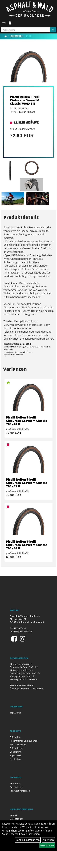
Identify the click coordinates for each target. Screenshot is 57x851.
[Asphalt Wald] (29, 9)
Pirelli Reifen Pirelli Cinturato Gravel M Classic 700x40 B (26, 420)
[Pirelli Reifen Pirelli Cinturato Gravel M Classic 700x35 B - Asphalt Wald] (28, 459)
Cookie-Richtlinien (29, 834)
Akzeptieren (47, 845)
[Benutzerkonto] (10, 22)
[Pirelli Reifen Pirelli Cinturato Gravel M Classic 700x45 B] (28, 67)
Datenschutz (16, 818)
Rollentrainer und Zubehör (23, 740)
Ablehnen (48, 840)
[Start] (6, 36)
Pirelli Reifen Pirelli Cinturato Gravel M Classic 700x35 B (26, 482)
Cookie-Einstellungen (28, 840)
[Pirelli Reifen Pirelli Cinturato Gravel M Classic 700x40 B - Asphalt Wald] (28, 397)
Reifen (29, 36)
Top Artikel (15, 712)
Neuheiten (15, 759)
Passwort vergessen (20, 790)
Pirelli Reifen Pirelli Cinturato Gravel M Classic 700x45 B (25, 100)
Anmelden (15, 783)
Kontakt (14, 815)
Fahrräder (15, 737)
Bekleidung (15, 751)
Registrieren (16, 787)
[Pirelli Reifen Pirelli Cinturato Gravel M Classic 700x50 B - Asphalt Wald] (28, 521)
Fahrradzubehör (18, 744)
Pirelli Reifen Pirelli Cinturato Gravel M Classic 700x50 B (26, 544)
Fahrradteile (16, 36)
